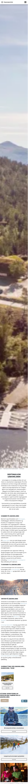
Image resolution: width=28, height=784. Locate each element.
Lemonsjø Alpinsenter (7, 625)
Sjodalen (3, 620)
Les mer (7, 688)
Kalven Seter (6, 540)
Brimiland (16, 616)
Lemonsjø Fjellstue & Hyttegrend (16, 560)
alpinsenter (24, 603)
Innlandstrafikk (15, 569)
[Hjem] (7, 2)
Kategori (4, 700)
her (11, 571)
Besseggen (22, 519)
